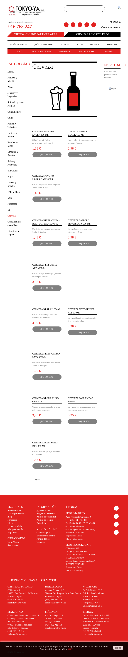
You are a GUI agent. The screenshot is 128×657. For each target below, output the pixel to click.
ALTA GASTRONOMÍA (41, 51)
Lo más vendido (14, 526)
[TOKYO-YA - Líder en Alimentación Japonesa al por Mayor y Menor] (27, 11)
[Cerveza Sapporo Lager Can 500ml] (47, 169)
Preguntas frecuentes (46, 513)
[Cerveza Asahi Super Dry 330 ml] (47, 436)
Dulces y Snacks (11, 184)
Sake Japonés (13, 545)
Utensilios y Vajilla (13, 233)
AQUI (70, 649)
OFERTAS (109, 51)
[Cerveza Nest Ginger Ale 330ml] (82, 303)
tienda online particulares (35, 34)
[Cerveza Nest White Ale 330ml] (47, 258)
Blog (80, 44)
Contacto (111, 44)
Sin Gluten (12, 170)
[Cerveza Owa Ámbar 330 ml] (82, 391)
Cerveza (11, 215)
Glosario (65, 44)
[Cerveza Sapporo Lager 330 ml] (47, 125)
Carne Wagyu (13, 542)
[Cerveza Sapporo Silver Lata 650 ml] (82, 214)
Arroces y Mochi (12, 79)
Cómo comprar (43, 532)
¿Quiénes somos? (18, 44)
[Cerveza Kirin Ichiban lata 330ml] (47, 347)
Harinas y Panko (12, 135)
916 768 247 (20, 26)
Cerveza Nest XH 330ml (46, 309)
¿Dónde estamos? (43, 44)
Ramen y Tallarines (12, 125)
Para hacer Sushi (12, 144)
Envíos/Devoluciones (46, 536)
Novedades (12, 520)
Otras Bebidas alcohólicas (14, 223)
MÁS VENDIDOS (86, 51)
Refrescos (12, 203)
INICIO (19, 51)
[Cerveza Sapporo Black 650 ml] (82, 125)
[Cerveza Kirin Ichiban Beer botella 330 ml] (47, 214)
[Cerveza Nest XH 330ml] (47, 303)
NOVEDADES (64, 51)
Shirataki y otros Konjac (15, 104)
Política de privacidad (46, 517)
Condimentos (14, 111)
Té (8, 209)
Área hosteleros (14, 510)
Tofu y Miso (13, 192)
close (118, 647)
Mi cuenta (115, 21)
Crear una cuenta (111, 27)
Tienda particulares (15, 513)
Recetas (94, 44)
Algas (10, 87)
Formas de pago (44, 539)
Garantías (41, 542)
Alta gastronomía (15, 529)
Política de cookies (45, 520)
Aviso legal (41, 523)
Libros (10, 71)
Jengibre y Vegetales (12, 95)
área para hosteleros (92, 34)
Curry (10, 117)
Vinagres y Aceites (12, 153)
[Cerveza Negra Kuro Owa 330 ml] (47, 391)
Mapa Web (12, 532)
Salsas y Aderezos (12, 163)
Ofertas (10, 523)
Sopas (10, 176)
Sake (9, 198)
